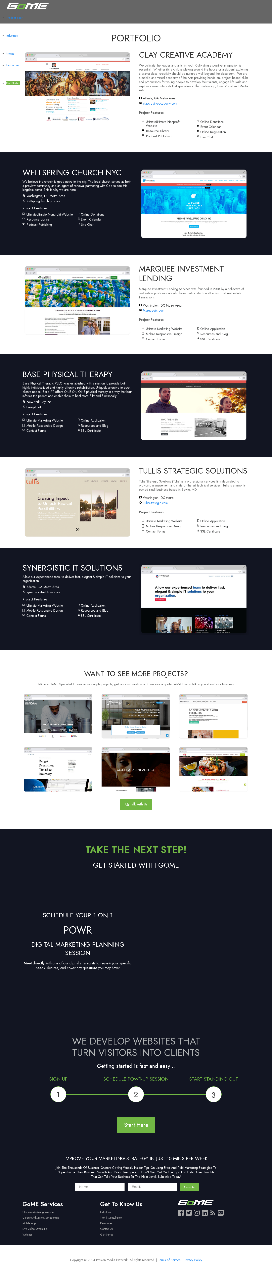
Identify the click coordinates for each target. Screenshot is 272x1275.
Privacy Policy (193, 1260)
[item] (151, 112)
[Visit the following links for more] (181, 1212)
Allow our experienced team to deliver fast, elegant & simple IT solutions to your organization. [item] (77, 579)
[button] (58, 715)
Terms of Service (169, 1260)
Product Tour (14, 18)
